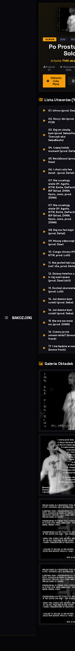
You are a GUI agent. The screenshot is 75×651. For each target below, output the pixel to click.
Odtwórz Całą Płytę (56, 81)
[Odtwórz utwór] (44, 110)
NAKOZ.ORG (22, 317)
